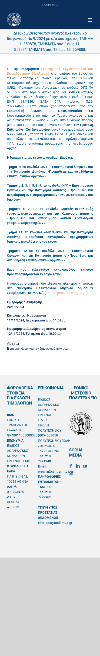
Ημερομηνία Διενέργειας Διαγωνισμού (36, 329)
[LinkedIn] (78, 466)
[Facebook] (71, 466)
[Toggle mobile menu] (90, 19)
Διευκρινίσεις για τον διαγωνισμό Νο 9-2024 (39, 348)
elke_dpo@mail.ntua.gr (55, 523)
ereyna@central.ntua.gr (55, 471)
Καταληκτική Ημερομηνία (26, 315)
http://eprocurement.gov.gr (66, 293)
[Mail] (71, 473)
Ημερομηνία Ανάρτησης (25, 302)
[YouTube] (85, 466)
